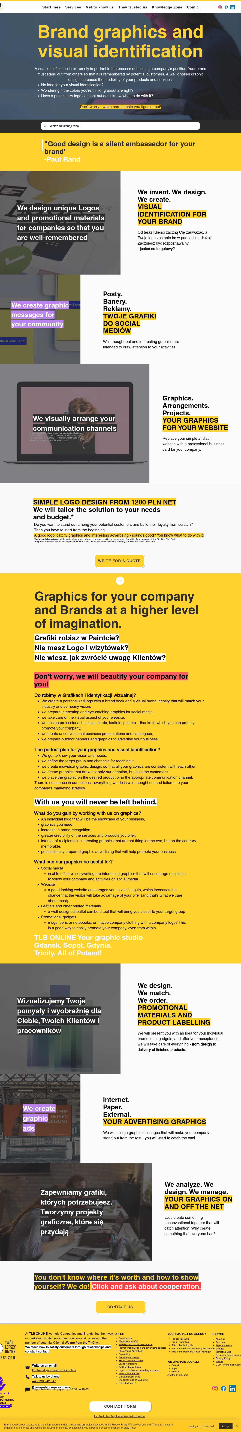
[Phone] (27, 1377)
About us (220, 1339)
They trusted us (224, 1345)
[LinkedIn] (232, 7)
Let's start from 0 (127, 1383)
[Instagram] (220, 7)
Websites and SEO (128, 1341)
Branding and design (129, 1357)
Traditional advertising (130, 1367)
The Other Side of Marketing (133, 1380)
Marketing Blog (223, 1352)
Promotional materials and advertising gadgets (142, 1347)
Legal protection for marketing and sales (139, 1370)
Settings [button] (193, 1426)
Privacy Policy (223, 1358)
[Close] (237, 1426)
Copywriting (124, 1354)
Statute (219, 1361)
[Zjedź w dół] (120, 581)
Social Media (125, 1338)
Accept (226, 1426)
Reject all (209, 1426)
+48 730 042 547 (44, 1381)
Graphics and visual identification (135, 1344)
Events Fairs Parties (129, 1373)
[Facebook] (226, 7)
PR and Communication (131, 1360)
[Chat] (27, 1389)
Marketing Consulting (129, 1376)
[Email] (27, 1367)
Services (220, 1342)
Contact (220, 1348)
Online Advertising (128, 1364)
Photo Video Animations (131, 1351)
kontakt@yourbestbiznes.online (54, 1370)
